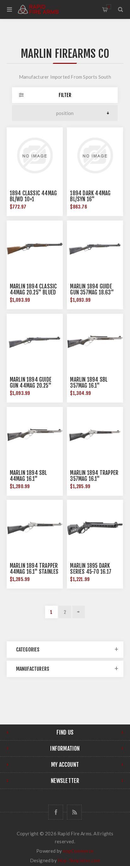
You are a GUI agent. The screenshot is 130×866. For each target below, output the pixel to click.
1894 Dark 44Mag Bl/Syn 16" (90, 196)
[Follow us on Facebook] (55, 812)
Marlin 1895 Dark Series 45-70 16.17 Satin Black (90, 571)
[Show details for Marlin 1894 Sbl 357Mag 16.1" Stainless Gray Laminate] (95, 342)
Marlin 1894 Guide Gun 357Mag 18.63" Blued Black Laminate (94, 292)
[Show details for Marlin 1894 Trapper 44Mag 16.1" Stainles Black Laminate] (35, 528)
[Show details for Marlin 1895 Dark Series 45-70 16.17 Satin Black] (95, 528)
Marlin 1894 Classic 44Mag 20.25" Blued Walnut (33, 292)
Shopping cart (108, 7)
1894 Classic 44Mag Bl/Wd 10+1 (33, 196)
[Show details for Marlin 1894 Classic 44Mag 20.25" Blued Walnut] (35, 249)
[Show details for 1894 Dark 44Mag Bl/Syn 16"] (95, 155)
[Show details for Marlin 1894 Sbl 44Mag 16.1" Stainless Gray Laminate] (35, 435)
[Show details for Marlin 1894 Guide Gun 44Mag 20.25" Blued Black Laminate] (35, 342)
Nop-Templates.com (79, 860)
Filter (65, 95)
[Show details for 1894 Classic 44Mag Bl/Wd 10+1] (35, 155)
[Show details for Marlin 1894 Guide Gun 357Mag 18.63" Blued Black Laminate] (95, 249)
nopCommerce (78, 851)
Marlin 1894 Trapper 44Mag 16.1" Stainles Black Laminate (34, 571)
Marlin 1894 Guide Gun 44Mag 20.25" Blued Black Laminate (34, 385)
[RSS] (74, 812)
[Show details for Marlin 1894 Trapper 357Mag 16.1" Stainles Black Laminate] (95, 435)
